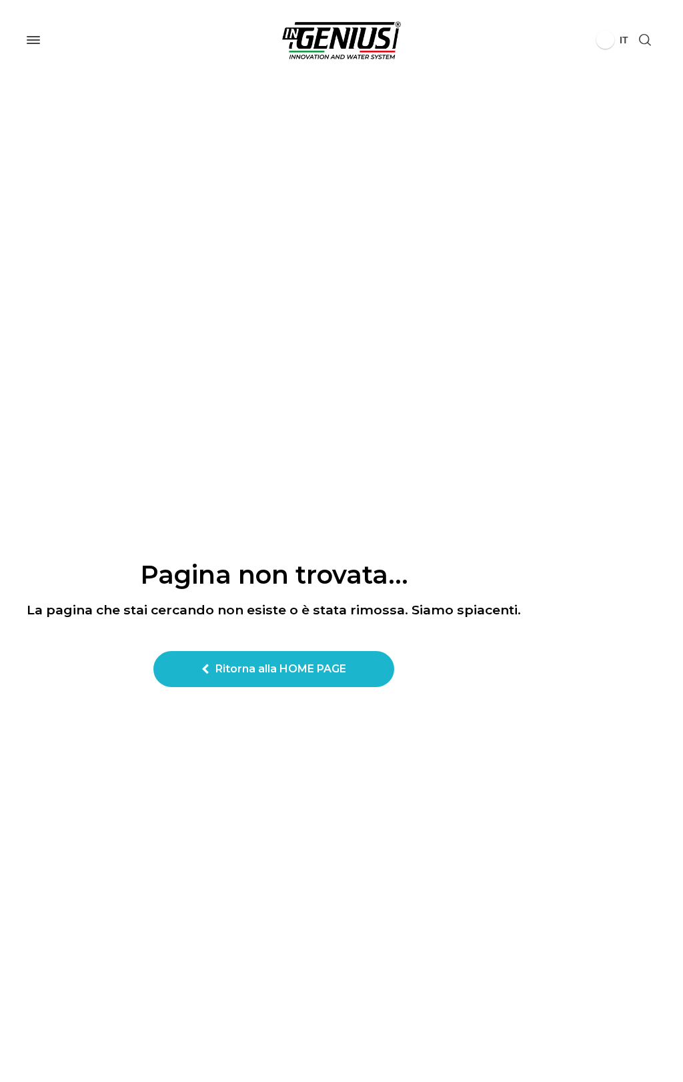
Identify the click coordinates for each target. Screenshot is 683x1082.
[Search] (645, 40)
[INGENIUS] (341, 40)
